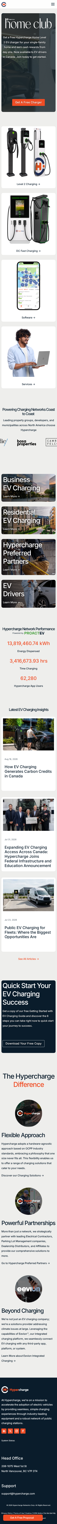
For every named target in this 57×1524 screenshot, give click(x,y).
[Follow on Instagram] (16, 1431)
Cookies (28, 1513)
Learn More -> (11, 496)
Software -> (28, 317)
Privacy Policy (7, 1513)
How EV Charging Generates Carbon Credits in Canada (28, 771)
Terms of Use (19, 1513)
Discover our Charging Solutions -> (22, 1175)
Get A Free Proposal (22, 1517)
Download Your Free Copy (23, 1043)
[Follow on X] (10, 1431)
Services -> (28, 384)
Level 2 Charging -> (28, 184)
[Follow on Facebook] (22, 1431)
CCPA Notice (38, 1513)
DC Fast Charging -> (28, 250)
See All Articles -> (28, 958)
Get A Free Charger (28, 102)
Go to (25, 1263)
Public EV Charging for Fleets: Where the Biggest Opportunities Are (28, 932)
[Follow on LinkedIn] (3, 1431)
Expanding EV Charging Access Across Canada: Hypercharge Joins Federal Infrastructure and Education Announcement (28, 856)
